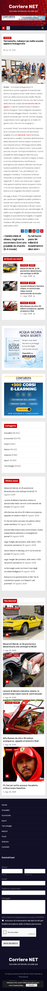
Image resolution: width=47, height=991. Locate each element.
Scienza (7, 455)
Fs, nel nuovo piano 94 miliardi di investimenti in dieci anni (35, 242)
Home (4, 805)
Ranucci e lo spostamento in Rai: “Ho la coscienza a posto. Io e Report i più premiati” (21, 580)
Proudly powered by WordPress (17, 974)
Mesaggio (7, 898)
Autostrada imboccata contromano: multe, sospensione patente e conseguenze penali (23, 533)
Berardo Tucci (24, 135)
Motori (32, 265)
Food (6, 444)
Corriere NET (23, 6)
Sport (6, 460)
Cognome (28, 875)
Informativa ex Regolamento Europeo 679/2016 (23, 917)
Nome (5, 867)
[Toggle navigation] (8, 28)
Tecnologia (9, 466)
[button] (42, 28)
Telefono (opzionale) (11, 889)
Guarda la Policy (18, 985)
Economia (8, 438)
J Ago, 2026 (27, 276)
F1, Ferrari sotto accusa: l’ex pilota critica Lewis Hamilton (20, 786)
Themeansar (23, 977)
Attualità (7, 38)
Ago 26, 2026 (10, 650)
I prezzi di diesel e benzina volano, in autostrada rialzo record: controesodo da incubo (22, 503)
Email (5, 879)
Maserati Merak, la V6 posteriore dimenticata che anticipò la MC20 (30, 271)
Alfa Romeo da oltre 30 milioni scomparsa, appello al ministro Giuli (32, 308)
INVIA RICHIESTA (11, 943)
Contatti (5, 847)
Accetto (31, 985)
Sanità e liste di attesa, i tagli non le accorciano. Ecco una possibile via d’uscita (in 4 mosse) (15, 242)
